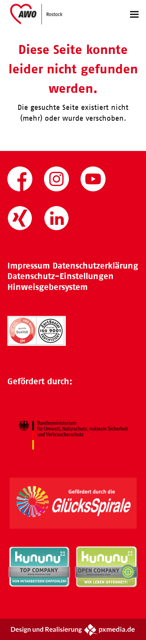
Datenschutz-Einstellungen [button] (60, 276)
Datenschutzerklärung (95, 266)
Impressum (28, 266)
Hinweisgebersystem (47, 287)
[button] (134, 14)
